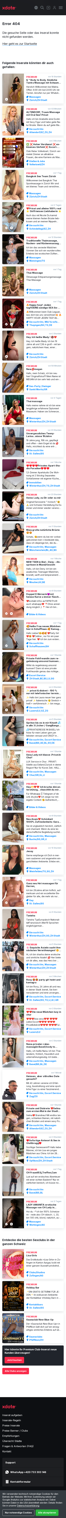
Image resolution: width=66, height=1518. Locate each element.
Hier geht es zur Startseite (19, 44)
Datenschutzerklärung (28, 1505)
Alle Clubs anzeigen (16, 1371)
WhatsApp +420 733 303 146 (28, 1472)
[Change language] (36, 8)
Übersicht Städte (12, 1441)
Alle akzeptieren (47, 1512)
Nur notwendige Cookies (18, 1512)
